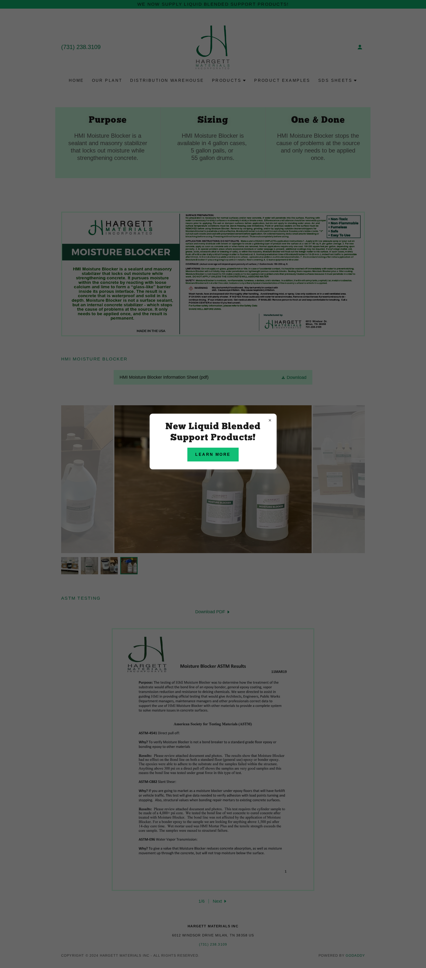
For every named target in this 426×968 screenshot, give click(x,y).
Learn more (213, 454)
